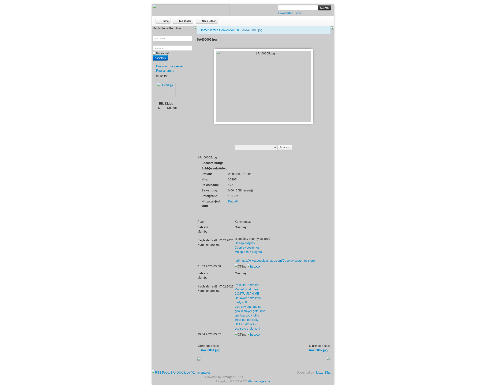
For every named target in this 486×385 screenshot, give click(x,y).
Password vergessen (170, 66)
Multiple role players (248, 252)
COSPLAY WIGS (246, 324)
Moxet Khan (324, 372)
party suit (241, 302)
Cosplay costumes (247, 247)
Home (204, 30)
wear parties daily (246, 319)
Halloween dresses (248, 298)
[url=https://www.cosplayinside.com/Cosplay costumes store (275, 260)
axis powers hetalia (248, 306)
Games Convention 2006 (225, 30)
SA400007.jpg (318, 350)
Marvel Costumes (246, 289)
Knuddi (233, 201)
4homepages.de (259, 381)
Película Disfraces (247, 285)
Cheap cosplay (245, 243)
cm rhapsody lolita (247, 315)
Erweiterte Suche (289, 13)
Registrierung (165, 70)
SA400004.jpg (210, 350)
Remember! (162, 53)
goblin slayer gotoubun (250, 311)
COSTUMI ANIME (247, 293)
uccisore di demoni (247, 328)
